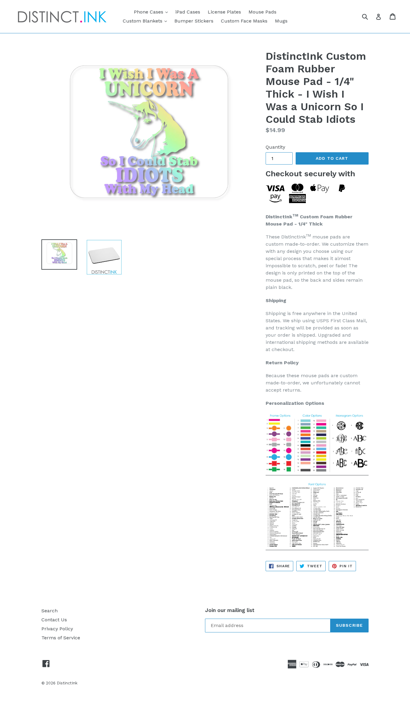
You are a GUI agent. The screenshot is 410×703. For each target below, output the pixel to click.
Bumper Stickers (193, 21)
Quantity (275, 147)
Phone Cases (152, 12)
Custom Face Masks (244, 21)
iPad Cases (187, 12)
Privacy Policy (57, 629)
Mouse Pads (262, 12)
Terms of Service (60, 638)
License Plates (224, 12)
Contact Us (54, 620)
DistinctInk (67, 683)
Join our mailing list (230, 610)
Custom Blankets (146, 21)
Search (49, 611)
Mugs (281, 21)
